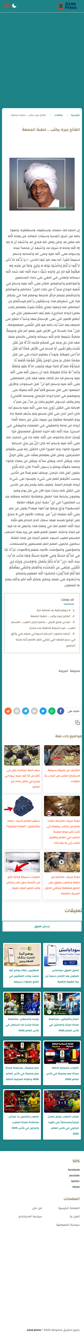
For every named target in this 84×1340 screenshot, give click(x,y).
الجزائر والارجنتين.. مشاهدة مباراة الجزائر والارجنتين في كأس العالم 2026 (64, 1025)
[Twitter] (43, 711)
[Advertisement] (42, 64)
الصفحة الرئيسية (69, 1208)
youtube (74, 1175)
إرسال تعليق (42, 926)
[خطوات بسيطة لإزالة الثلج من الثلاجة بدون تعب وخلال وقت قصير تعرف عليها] (22, 862)
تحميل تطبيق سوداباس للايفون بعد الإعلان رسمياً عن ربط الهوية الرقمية (62, 976)
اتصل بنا (75, 1216)
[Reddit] (8, 711)
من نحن (37, 1208)
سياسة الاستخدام (30, 1216)
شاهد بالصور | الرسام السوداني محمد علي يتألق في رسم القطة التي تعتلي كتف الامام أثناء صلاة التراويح (43, 639)
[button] (14, 6)
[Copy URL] (77, 722)
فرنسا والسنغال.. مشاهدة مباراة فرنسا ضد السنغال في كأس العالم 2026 (22, 1025)
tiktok (76, 1187)
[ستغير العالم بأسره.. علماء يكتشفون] (22, 806)
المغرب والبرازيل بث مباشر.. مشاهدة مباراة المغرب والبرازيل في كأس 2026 (23, 1122)
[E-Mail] (34, 711)
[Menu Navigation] (6, 6)
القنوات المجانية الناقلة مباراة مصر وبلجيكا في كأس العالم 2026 (62, 1073)
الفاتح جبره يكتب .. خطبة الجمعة (50, 616)
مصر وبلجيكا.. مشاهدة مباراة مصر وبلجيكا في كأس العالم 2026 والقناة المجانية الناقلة (22, 1073)
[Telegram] (25, 711)
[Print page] (16, 711)
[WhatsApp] (52, 711)
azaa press (34, 1330)
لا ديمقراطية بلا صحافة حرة (53, 610)
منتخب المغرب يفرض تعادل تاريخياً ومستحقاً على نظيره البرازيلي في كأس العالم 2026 (63, 1125)
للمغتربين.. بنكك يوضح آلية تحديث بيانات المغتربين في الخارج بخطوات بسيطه (24, 976)
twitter (75, 1181)
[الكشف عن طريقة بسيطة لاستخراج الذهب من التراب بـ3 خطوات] (62, 755)
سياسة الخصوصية (68, 1225)
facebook (74, 1169)
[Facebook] (60, 711)
